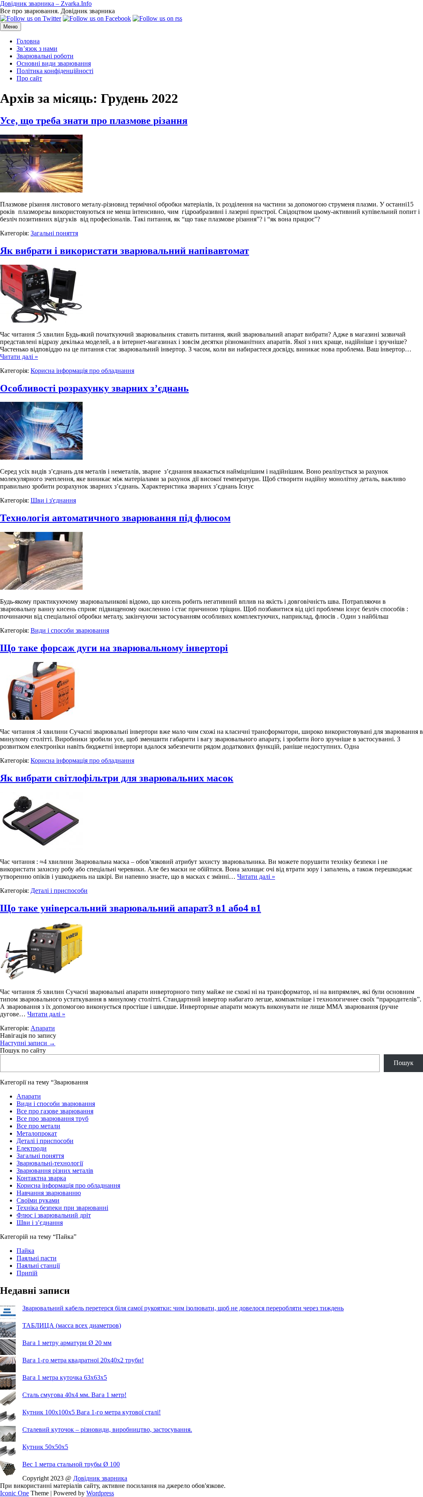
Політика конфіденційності (55, 70)
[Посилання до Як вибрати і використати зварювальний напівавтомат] (41, 320)
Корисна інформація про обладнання (82, 370)
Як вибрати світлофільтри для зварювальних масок (116, 778)
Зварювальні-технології (50, 1163)
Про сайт (29, 78)
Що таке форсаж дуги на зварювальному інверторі (114, 648)
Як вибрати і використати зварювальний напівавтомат (124, 250)
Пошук (403, 1062)
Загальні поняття (54, 233)
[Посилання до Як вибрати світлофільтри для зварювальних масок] (41, 847)
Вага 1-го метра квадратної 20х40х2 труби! (83, 1360)
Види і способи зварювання (70, 630)
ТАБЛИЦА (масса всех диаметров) (71, 1325)
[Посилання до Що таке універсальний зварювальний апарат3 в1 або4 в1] (41, 977)
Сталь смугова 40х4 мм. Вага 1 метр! (74, 1394)
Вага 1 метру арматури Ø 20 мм (67, 1342)
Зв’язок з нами (37, 48)
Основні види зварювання (54, 63)
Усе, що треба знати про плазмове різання (94, 120)
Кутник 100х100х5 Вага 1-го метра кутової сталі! (91, 1412)
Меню (10, 27)
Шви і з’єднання (40, 1222)
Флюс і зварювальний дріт (54, 1215)
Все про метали (38, 1125)
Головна (28, 41)
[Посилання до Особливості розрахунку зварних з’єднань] (41, 457)
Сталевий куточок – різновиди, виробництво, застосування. (107, 1429)
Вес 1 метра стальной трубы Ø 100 (71, 1464)
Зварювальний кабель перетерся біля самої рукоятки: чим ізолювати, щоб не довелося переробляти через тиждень (183, 1308)
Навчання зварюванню (49, 1192)
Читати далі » (19, 356)
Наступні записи (27, 1042)
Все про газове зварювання (55, 1111)
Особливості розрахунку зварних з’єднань (94, 388)
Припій (27, 1272)
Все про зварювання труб (52, 1118)
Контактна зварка (41, 1177)
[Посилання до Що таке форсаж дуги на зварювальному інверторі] (41, 717)
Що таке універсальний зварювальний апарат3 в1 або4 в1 (130, 908)
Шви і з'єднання (53, 500)
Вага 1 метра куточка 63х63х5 (64, 1377)
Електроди (32, 1148)
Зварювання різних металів (55, 1170)
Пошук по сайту (23, 1050)
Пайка (25, 1250)
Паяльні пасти (37, 1258)
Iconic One (14, 1493)
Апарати (43, 1028)
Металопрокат (37, 1133)
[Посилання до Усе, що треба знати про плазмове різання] (41, 190)
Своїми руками (38, 1200)
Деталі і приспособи (59, 890)
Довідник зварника (100, 1478)
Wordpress (100, 1493)
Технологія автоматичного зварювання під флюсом (115, 517)
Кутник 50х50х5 (45, 1446)
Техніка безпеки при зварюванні (62, 1207)
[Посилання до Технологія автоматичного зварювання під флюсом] (41, 587)
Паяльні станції (38, 1265)
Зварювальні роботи (45, 55)
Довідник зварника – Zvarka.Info (46, 3)
